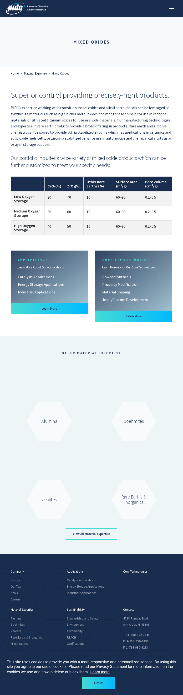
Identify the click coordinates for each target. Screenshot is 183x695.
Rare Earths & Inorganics (27, 637)
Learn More (63, 308)
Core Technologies (135, 572)
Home (15, 73)
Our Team (17, 586)
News (14, 593)
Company (17, 572)
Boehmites (18, 625)
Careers (15, 599)
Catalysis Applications (36, 276)
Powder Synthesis (116, 276)
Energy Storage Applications (41, 284)
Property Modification (120, 284)
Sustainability (76, 610)
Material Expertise (35, 73)
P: (135, 641)
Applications (75, 572)
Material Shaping (116, 292)
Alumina (16, 618)
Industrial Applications (36, 292)
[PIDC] (27, 8)
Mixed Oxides (60, 73)
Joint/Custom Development (125, 299)
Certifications (75, 644)
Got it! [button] (98, 683)
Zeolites (16, 631)
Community (74, 631)
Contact (128, 610)
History (15, 580)
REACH (71, 637)
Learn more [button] (100, 672)
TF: (136, 635)
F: (135, 647)
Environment (75, 625)
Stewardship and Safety (82, 618)
